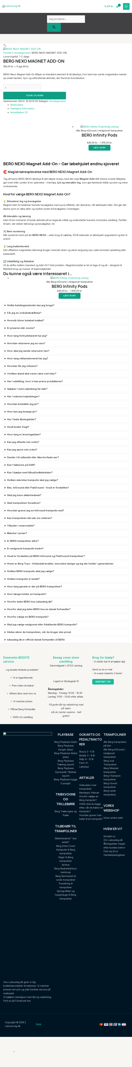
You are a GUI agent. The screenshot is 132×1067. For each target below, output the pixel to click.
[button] (4, 45)
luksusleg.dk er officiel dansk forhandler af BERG (36, 639)
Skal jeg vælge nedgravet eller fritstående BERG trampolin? (42, 624)
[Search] (54, 27)
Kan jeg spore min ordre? (22, 449)
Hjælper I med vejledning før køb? (27, 389)
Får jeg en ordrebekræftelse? (24, 312)
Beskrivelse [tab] (16, 104)
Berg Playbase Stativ (65, 742)
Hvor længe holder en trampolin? (26, 594)
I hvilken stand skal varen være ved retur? (31, 373)
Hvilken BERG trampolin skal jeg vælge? (30, 571)
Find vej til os (111, 851)
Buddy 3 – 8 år (87, 755)
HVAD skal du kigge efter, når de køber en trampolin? (91, 808)
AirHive (66, 864)
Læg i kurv (99, 147)
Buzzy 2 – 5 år (86, 751)
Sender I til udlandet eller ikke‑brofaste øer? (33, 457)
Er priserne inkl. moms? (21, 328)
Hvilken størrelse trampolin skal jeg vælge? (32, 480)
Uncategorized (22, 52)
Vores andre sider (113, 817)
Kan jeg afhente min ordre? (23, 442)
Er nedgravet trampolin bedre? (25, 548)
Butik (38, 1024)
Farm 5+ (83, 762)
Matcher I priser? (17, 533)
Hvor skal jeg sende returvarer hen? (28, 350)
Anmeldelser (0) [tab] (19, 112)
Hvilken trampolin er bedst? (23, 579)
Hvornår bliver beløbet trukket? (25, 320)
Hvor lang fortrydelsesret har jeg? (27, 335)
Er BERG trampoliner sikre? (23, 541)
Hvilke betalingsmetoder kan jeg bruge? (30, 305)
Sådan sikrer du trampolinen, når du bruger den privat (39, 632)
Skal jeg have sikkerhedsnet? (24, 495)
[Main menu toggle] (126, 6)
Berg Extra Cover (65, 846)
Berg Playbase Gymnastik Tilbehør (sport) (65, 772)
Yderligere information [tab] (22, 108)
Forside (7, 52)
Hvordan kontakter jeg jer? (23, 404)
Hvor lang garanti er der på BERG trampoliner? (34, 586)
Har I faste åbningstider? (21, 419)
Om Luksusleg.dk (113, 840)
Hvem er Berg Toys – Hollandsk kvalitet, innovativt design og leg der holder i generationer (60, 563)
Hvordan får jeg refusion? (22, 366)
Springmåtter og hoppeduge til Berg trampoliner (65, 895)
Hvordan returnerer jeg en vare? (26, 343)
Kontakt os (103, 681)
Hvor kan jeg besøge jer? (22, 411)
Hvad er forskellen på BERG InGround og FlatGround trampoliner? (46, 556)
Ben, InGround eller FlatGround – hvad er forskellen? (38, 487)
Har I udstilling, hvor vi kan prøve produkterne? (35, 381)
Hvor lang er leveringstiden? (24, 434)
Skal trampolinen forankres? (24, 503)
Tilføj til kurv (34, 95)
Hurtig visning (111, 126)
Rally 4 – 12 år (86, 759)
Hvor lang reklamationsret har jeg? (27, 358)
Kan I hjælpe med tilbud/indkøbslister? (30, 472)
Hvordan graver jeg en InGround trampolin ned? (35, 510)
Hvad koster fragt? (18, 427)
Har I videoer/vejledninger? (23, 396)
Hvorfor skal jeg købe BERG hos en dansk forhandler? (39, 609)
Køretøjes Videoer (89, 792)
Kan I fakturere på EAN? (21, 465)
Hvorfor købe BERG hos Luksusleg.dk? (29, 601)
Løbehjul (84, 766)
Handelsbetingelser (114, 855)
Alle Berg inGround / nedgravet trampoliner (114, 753)
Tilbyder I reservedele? (21, 525)
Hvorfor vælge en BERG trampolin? (28, 616)
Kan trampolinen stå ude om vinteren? (29, 518)
